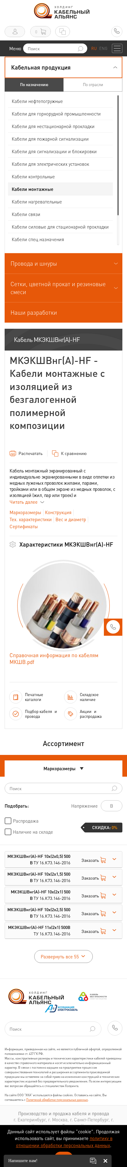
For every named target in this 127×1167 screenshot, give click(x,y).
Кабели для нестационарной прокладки (53, 126)
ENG (103, 48)
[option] (63, 606)
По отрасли (93, 84)
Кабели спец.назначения (38, 239)
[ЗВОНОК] (113, 629)
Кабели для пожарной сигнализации (50, 139)
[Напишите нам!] (93, 1161)
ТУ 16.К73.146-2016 (38, 859)
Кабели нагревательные (37, 202)
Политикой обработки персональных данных (57, 1099)
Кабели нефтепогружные (37, 101)
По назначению (34, 84)
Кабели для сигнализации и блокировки (54, 151)
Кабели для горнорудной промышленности (56, 114)
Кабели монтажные (32, 189)
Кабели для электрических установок (50, 164)
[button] (63, 67)
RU (94, 48)
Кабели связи (26, 214)
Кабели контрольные (33, 176)
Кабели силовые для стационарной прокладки (60, 227)
